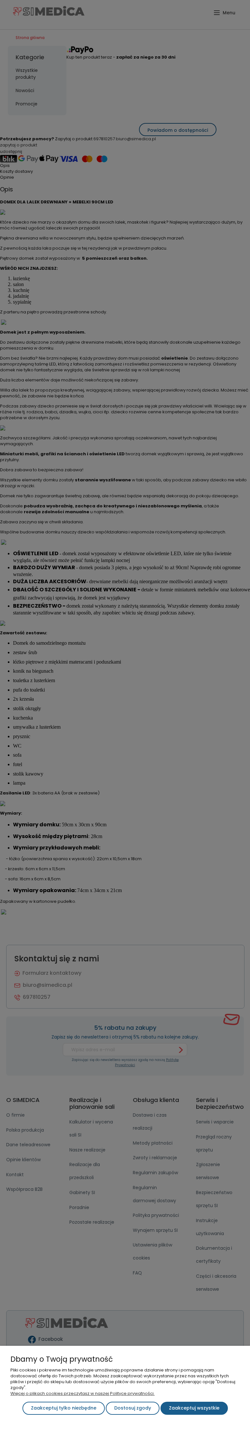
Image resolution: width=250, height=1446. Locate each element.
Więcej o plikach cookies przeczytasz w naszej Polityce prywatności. (82, 1393)
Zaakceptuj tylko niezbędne (63, 1408)
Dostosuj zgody (132, 1408)
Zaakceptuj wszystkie (194, 1408)
